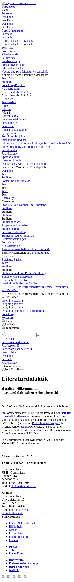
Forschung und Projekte (16, 180)
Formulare (8, 242)
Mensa (13, 529)
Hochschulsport (18, 536)
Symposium (9, 133)
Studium (7, 81)
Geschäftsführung (12, 30)
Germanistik (9, 352)
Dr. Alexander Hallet (32, 430)
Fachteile (7, 34)
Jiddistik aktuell (11, 116)
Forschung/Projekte (13, 85)
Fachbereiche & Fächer (15, 342)
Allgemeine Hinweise (15, 225)
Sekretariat (8, 126)
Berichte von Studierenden (17, 276)
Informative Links (12, 68)
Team (5, 174)
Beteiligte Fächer (12, 259)
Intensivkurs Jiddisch (14, 139)
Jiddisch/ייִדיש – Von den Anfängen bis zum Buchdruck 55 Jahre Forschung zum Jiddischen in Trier (36, 145)
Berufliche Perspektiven (16, 280)
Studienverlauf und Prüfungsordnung (24, 273)
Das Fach (7, 16)
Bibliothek (15, 526)
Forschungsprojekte (13, 64)
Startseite (7, 13)
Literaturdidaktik (11, 160)
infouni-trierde (19, 509)
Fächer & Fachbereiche (23, 523)
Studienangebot (11, 221)
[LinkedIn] (26, 578)
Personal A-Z (9, 122)
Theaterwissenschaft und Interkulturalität (26, 249)
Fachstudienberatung (14, 232)
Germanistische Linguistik (17, 40)
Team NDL (8, 78)
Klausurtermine (11, 245)
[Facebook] (4, 578)
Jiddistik (6, 109)
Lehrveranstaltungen (14, 119)
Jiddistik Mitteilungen (14, 129)
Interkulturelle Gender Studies (19, 283)
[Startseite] (19, 3)
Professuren (9, 51)
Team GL (7, 47)
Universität (8, 338)
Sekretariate (9, 57)
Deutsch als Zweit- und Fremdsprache (24, 163)
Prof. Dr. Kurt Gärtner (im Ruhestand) (24, 204)
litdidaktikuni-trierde (23, 486)
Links (5, 105)
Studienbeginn (10, 228)
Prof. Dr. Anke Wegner (46, 423)
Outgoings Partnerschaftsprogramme (23, 310)
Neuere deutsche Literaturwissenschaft (25, 71)
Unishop (14, 540)
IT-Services (16, 533)
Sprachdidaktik (11, 157)
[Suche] (3, 332)
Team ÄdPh (9, 102)
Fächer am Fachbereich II (17, 349)
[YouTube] (15, 578)
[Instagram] (21, 578)
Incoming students (12, 300)
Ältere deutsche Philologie (17, 92)
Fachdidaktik (9, 150)
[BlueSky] (10, 578)
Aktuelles (7, 98)
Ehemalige (8, 198)
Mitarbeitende (10, 54)
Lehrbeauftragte (11, 61)
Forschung (8, 314)
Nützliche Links (11, 88)
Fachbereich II (10, 345)
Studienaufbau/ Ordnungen (18, 235)
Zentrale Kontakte (12, 513)
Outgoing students (12, 304)
